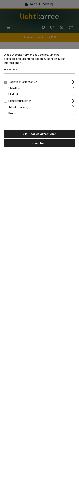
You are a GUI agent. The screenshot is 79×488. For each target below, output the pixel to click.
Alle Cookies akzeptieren (40, 133)
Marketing (14, 94)
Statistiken (14, 88)
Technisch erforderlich (22, 81)
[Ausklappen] (73, 81)
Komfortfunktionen (20, 100)
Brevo (12, 113)
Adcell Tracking (18, 107)
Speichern (39, 143)
